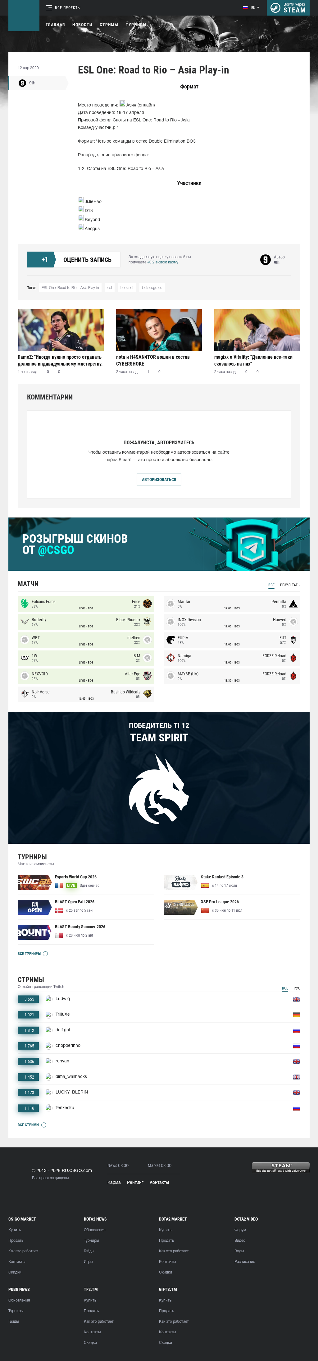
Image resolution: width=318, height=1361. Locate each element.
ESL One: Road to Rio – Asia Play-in (70, 288)
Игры (88, 1262)
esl (109, 288)
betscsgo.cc (152, 288)
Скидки (14, 1272)
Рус (297, 988)
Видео (239, 1240)
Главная (55, 24)
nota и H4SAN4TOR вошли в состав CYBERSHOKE (153, 360)
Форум (240, 1230)
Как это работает (23, 1251)
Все (271, 585)
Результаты (290, 585)
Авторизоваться (159, 479)
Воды (239, 1251)
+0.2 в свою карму (162, 262)
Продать (15, 1240)
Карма (114, 1183)
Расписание (244, 1262)
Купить (14, 1230)
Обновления (94, 1230)
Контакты (159, 1183)
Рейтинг (135, 1183)
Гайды (89, 1251)
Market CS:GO (159, 1166)
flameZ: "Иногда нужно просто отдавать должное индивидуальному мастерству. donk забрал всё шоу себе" (60, 360)
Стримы (109, 24)
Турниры (136, 24)
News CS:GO (118, 1166)
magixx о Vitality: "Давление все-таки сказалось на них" (253, 360)
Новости (82, 24)
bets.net (127, 288)
